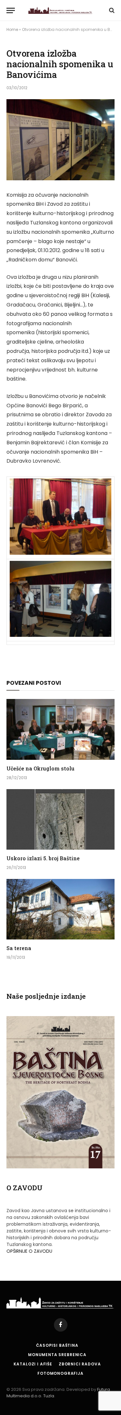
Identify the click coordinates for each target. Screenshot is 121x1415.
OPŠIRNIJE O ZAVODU (29, 1251)
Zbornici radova (80, 1364)
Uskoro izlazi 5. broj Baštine (43, 858)
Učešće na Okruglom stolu (40, 768)
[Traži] (111, 10)
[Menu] (10, 10)
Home (12, 29)
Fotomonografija (60, 1373)
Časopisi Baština (57, 1345)
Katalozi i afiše (33, 1364)
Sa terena (18, 948)
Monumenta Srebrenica (57, 1354)
